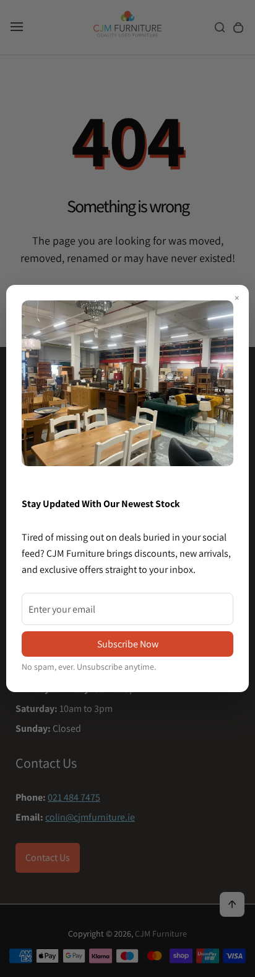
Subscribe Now (127, 644)
